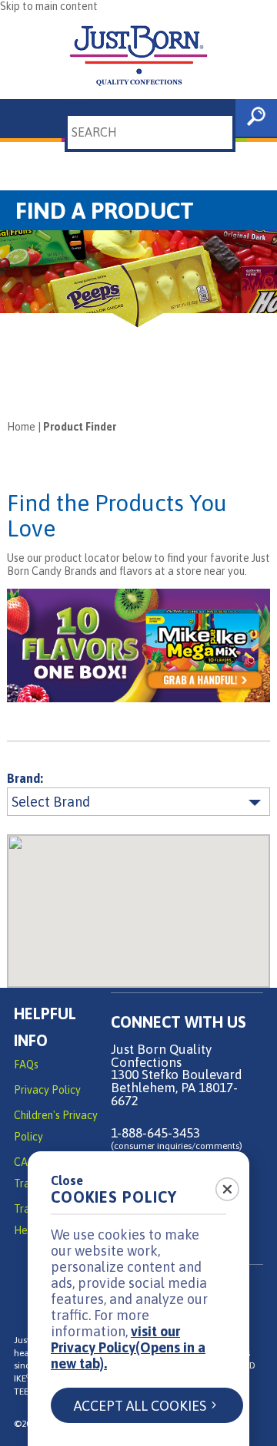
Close (67, 1180)
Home (21, 427)
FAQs (26, 1064)
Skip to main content (49, 6)
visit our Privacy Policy (128, 1347)
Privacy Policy (47, 1090)
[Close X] (218, 1184)
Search (74, 105)
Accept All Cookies (140, 1406)
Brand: (25, 778)
